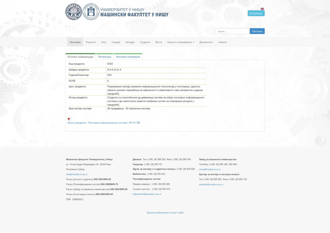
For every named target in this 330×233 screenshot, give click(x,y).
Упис (104, 42)
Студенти (145, 42)
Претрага (257, 31)
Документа (205, 42)
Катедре (130, 42)
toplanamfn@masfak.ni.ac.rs (147, 194)
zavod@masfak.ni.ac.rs (210, 169)
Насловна (75, 42)
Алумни (222, 42)
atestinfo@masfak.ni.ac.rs (211, 184)
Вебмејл (257, 13)
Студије (116, 42)
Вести (159, 42)
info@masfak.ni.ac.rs (76, 174)
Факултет (91, 42)
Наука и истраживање (179, 42)
